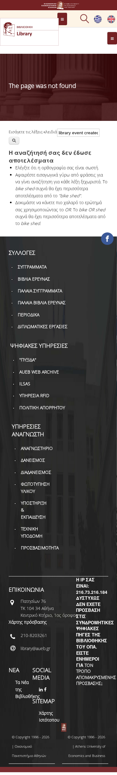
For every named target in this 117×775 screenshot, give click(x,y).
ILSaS (24, 384)
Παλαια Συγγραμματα (40, 291)
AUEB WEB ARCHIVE (39, 372)
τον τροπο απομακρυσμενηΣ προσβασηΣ (96, 674)
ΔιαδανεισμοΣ (36, 472)
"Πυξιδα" (27, 360)
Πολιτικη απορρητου (42, 407)
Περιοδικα (28, 315)
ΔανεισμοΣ (33, 460)
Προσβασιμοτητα (40, 548)
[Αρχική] (58, 6)
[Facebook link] (46, 689)
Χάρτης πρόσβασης (28, 622)
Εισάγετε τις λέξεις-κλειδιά (33, 132)
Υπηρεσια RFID (34, 395)
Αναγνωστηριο (37, 448)
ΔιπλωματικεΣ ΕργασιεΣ (42, 326)
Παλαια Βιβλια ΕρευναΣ (42, 302)
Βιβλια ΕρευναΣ (34, 279)
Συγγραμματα (32, 267)
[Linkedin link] (41, 689)
